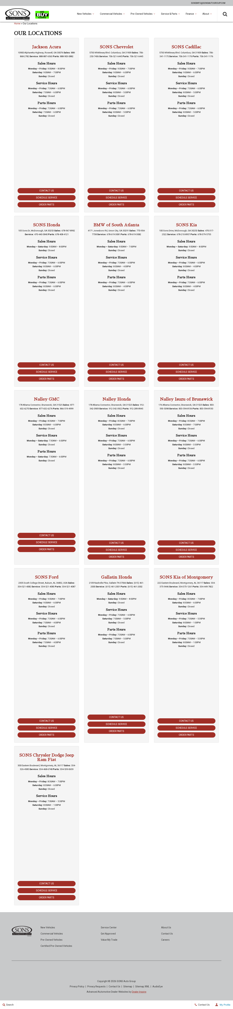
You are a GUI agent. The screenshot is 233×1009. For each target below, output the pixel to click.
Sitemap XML (142, 986)
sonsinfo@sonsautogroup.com (208, 3)
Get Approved (108, 934)
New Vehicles (84, 14)
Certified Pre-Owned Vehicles (56, 946)
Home (17, 23)
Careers (165, 940)
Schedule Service (46, 197)
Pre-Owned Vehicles (141, 14)
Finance (190, 14)
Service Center (109, 927)
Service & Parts (169, 14)
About (205, 14)
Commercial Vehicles (111, 14)
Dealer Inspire (139, 992)
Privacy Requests (96, 986)
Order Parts (46, 204)
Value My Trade (109, 940)
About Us (166, 927)
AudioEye (157, 986)
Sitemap (127, 986)
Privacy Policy (77, 986)
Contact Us (46, 190)
